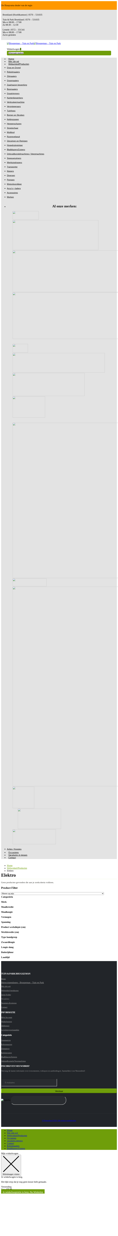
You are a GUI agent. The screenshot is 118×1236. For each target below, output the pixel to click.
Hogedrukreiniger (15, 145)
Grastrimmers (13, 93)
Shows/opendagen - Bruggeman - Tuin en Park (22, 982)
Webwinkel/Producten (18, 64)
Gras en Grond (14, 67)
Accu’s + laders (14, 188)
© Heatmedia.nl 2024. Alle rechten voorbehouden (59, 1121)
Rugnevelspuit (13, 136)
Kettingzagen (13, 119)
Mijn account (6, 1017)
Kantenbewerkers (15, 98)
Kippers (10, 171)
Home (3, 979)
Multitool (11, 132)
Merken (10, 197)
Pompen (11, 180)
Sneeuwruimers (14, 158)
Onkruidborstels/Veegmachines (13, 1061)
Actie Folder (6, 995)
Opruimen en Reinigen (17, 141)
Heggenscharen (14, 124)
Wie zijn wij (6, 986)
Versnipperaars (14, 106)
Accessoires (12, 193)
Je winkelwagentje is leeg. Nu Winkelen (23, 1192)
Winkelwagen (6, 1021)
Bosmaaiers (12, 89)
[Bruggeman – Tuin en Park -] (34, 43)
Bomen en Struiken (15, 115)
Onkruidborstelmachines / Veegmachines (25, 154)
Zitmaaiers (12, 76)
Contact (12, 857)
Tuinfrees (11, 111)
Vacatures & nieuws (17, 855)
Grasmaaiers (13, 80)
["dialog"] (59, 1193)
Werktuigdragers (14, 162)
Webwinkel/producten (10, 990)
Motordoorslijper (14, 184)
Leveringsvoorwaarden (10, 1030)
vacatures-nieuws (15, 1141)
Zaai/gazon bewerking (17, 85)
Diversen (11, 175)
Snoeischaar (12, 128)
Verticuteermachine (15, 102)
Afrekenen (5, 1026)
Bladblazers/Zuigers (16, 149)
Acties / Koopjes (14, 849)
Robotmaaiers (13, 72)
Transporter (12, 167)
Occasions (11, 1138)
